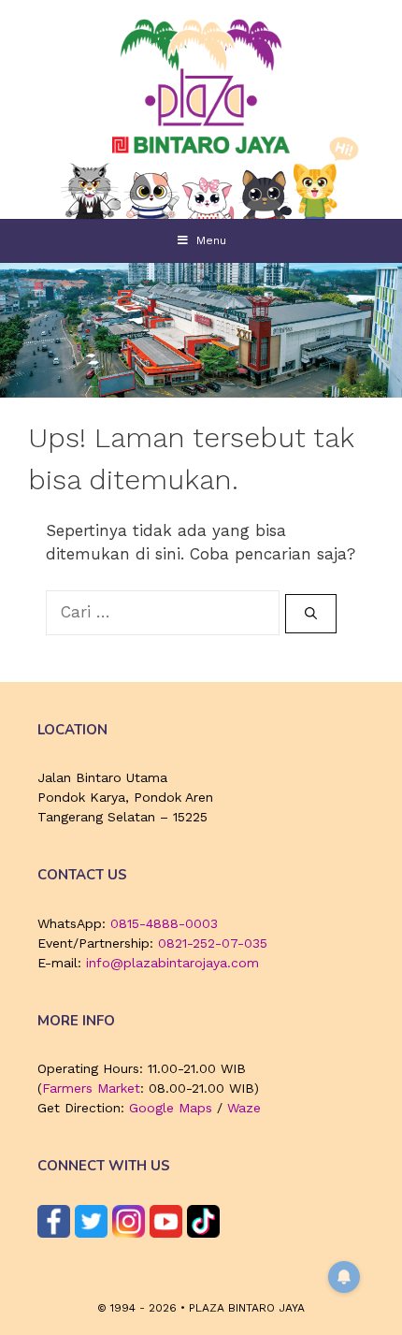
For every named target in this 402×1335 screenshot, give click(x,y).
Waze (244, 1107)
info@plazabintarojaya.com (172, 962)
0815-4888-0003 (164, 923)
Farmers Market (91, 1088)
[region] (201, 330)
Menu (211, 240)
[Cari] (311, 613)
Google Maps (170, 1107)
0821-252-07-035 (212, 943)
